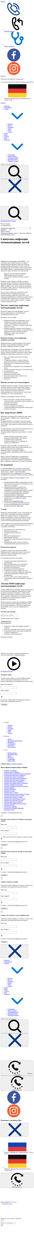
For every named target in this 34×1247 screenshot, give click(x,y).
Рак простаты (12, 747)
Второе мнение (12, 753)
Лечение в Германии (10, 770)
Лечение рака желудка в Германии (14, 780)
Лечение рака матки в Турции (13, 802)
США (9, 731)
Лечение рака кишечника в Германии (15, 778)
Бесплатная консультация (8, 221)
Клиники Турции (9, 791)
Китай (9, 730)
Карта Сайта (11, 761)
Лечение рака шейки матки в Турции (15, 803)
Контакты (11, 757)
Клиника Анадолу (9, 805)
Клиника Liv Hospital (10, 806)
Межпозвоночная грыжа (15, 740)
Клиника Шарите (9, 788)
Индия (10, 727)
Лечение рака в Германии (11, 772)
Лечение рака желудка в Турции (13, 800)
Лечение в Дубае (9, 810)
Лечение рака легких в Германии (14, 777)
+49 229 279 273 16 (15, 98)
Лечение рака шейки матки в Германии (16, 783)
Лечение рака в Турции (11, 792)
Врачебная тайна (13, 754)
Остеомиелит (12, 744)
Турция (10, 733)
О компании (11, 759)
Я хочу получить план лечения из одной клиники (17, 837)
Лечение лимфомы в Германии (13, 784)
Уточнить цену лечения (7, 1203)
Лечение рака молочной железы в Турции (16, 794)
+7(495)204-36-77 (14, 1152)
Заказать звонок (5, 764)
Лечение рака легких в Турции (13, 797)
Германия (10, 728)
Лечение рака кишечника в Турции (14, 799)
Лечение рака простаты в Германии (14, 775)
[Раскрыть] (1, 1221)
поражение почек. (17, 501)
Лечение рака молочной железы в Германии (17, 773)
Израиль (10, 725)
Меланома (11, 742)
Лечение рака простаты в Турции (14, 795)
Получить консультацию (23, 1074)
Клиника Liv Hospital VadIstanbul (14, 808)
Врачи (9, 756)
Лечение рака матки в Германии (13, 781)
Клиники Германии (10, 789)
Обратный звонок (17, 1090)
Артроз (10, 739)
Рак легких (11, 745)
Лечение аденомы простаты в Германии (16, 786)
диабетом (17, 473)
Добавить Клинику (16, 764)
